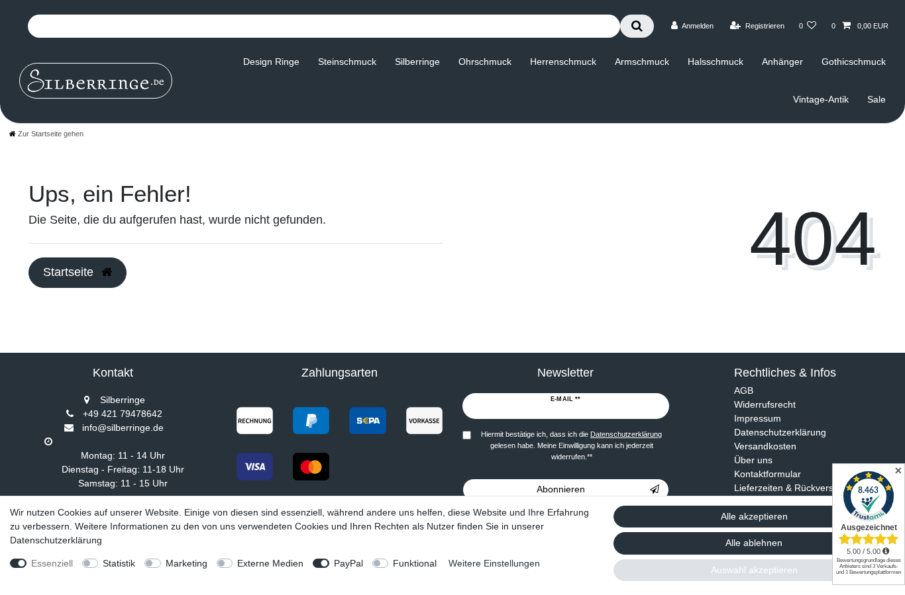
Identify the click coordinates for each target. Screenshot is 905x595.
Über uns (753, 460)
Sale (876, 99)
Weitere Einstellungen (494, 563)
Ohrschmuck (484, 61)
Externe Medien (270, 563)
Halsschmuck (715, 61)
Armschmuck (642, 61)
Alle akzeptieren (754, 516)
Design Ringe (271, 61)
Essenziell (52, 563)
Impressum (757, 418)
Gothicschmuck (854, 61)
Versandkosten (765, 446)
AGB (743, 390)
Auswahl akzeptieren (754, 570)
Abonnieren (561, 489)
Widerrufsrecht (765, 404)
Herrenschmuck (563, 61)
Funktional (415, 563)
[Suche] (637, 26)
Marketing (186, 563)
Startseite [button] (70, 272)
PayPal (348, 563)
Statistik (119, 563)
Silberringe (417, 61)
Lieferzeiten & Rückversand (791, 487)
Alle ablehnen (753, 542)
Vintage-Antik (821, 99)
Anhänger (782, 61)
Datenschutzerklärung (780, 432)
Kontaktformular (767, 474)
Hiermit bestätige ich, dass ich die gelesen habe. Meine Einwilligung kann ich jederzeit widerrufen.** (571, 445)
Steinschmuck (347, 61)
